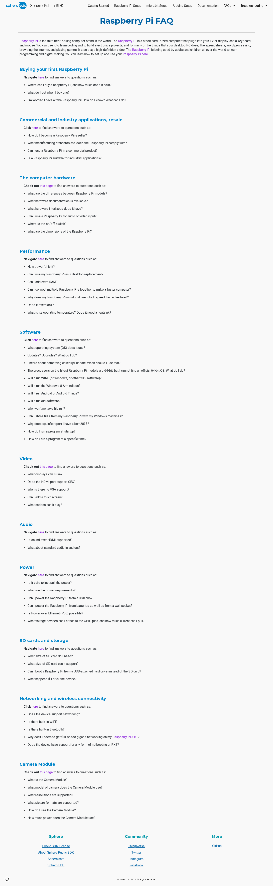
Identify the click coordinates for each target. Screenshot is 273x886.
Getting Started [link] (98, 6)
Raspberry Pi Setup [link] (127, 6)
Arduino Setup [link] (182, 6)
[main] (136, 20)
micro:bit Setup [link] (156, 6)
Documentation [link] (207, 6)
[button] (7, 879)
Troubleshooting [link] (252, 6)
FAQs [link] (227, 6)
